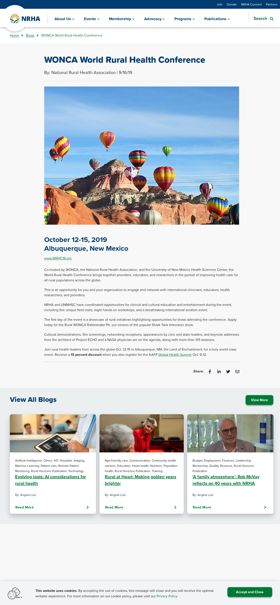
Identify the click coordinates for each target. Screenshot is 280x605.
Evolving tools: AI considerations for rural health (50, 479)
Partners (271, 4)
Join (219, 4)
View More (259, 399)
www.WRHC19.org (58, 258)
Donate (232, 4)
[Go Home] (25, 19)
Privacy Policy (167, 596)
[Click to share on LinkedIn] (219, 371)
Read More (24, 507)
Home (14, 35)
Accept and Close (250, 591)
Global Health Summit (175, 354)
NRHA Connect (251, 4)
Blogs (30, 35)
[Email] (237, 371)
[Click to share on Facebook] (210, 371)
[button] (260, 18)
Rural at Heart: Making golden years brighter (140, 479)
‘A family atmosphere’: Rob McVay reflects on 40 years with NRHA (225, 479)
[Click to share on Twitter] (228, 371)
